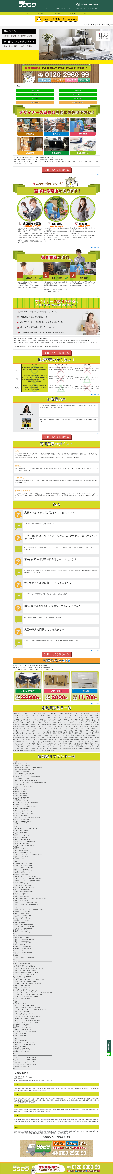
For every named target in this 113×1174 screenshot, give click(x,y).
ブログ (85, 13)
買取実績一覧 (42, 13)
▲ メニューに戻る (95, 174)
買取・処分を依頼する (56, 169)
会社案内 (72, 13)
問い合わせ (58, 13)
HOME (27, 13)
